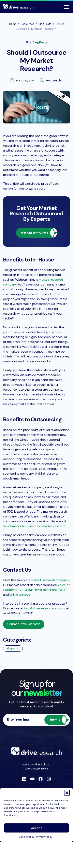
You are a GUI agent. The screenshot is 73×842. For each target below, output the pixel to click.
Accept (36, 828)
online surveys (19, 594)
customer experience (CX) (47, 590)
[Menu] (66, 6)
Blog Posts (40, 42)
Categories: (17, 639)
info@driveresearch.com (42, 608)
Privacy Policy (44, 836)
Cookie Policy (26, 836)
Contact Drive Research (23, 624)
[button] (67, 793)
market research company (50, 580)
